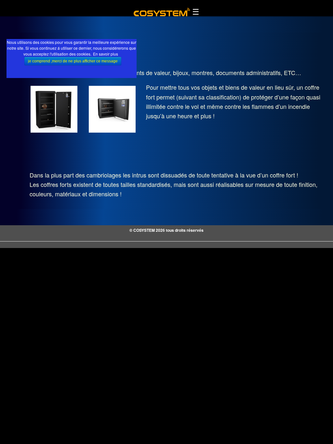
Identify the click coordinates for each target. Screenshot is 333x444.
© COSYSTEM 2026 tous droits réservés (166, 230)
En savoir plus (105, 54)
